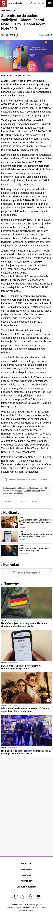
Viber (16, 493)
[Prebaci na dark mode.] (31, 3)
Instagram (36, 490)
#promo (35, 501)
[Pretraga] (35, 3)
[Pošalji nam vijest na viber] (30, 896)
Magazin (6, 10)
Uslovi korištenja (26, 886)
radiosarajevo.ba (35, 904)
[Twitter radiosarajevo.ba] (22, 896)
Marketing (26, 863)
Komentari (11, 564)
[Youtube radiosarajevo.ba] (38, 896)
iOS (46, 488)
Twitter (19, 490)
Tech (14, 10)
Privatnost (26, 881)
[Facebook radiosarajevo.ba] (15, 896)
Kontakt (26, 875)
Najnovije (11, 583)
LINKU (4, 468)
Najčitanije (11, 512)
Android (40, 488)
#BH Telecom (8, 501)
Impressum (26, 869)
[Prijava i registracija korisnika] (39, 3)
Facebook (27, 490)
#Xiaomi (23, 501)
